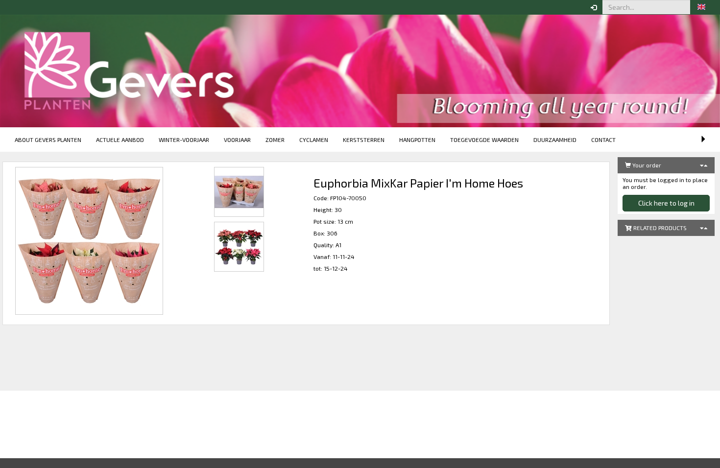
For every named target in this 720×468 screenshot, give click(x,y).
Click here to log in (666, 203)
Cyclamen (313, 139)
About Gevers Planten (48, 139)
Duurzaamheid (554, 139)
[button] (701, 7)
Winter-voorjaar (184, 139)
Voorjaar (237, 139)
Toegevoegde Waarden (484, 139)
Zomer (275, 139)
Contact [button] (603, 139)
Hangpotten (417, 139)
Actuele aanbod (120, 139)
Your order (646, 165)
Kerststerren (363, 139)
